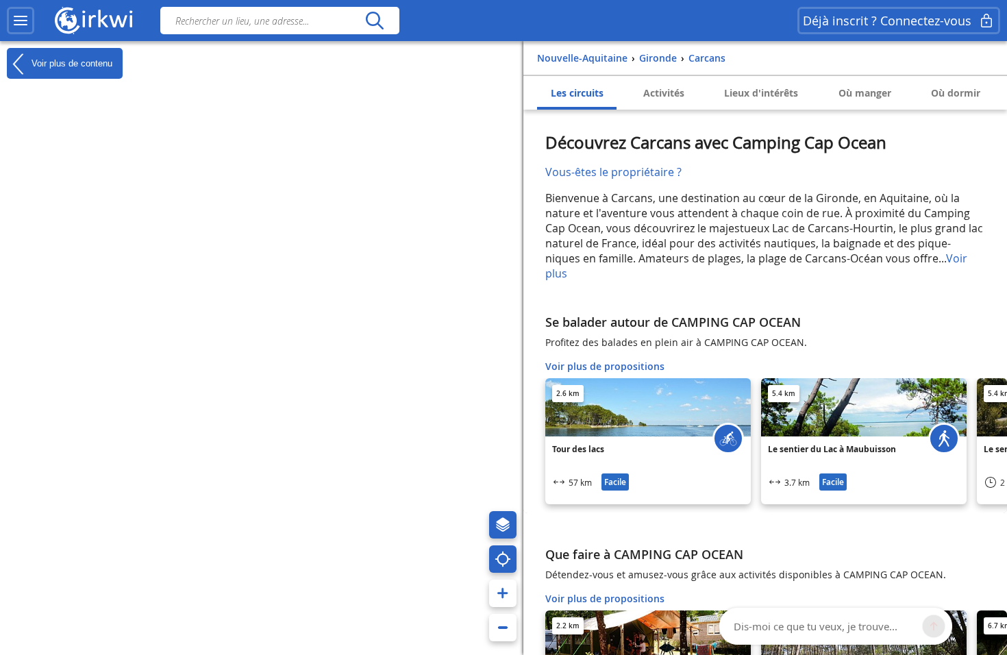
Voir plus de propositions (604, 366)
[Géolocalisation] (503, 559)
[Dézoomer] (503, 627)
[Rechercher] (374, 21)
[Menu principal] (20, 20)
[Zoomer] (503, 593)
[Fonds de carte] (503, 525)
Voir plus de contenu (70, 63)
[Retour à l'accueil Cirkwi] (94, 20)
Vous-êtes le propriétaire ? (613, 172)
